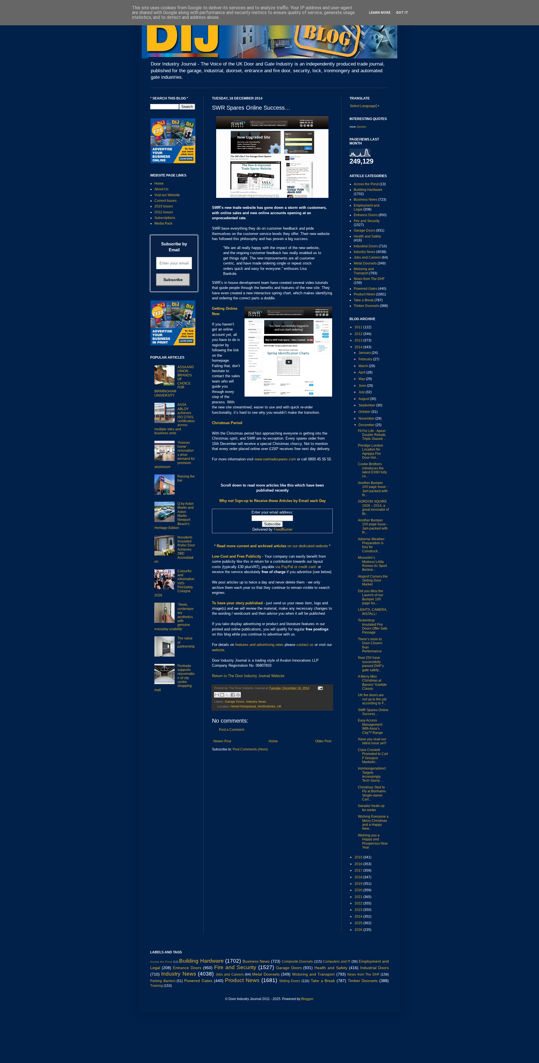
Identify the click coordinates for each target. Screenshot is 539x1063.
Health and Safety (367, 236)
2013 (359, 340)
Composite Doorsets (297, 962)
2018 (359, 877)
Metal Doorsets (365, 263)
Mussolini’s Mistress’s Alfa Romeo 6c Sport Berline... (372, 564)
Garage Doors (235, 701)
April (362, 372)
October (364, 412)
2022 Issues (163, 212)
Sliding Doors (289, 981)
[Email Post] (319, 688)
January (365, 353)
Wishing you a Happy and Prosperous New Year (373, 841)
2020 (359, 890)
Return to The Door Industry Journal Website (248, 676)
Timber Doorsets (366, 306)
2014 (359, 347)
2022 (359, 903)
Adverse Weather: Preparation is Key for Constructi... (371, 545)
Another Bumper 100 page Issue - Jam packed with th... (373, 489)
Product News (364, 294)
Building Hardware (368, 190)
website (218, 650)
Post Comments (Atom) (250, 749)
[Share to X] (227, 695)
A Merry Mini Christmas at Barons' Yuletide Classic (372, 683)
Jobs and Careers (367, 257)
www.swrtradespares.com (275, 459)
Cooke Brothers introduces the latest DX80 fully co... (372, 470)
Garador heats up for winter (371, 808)
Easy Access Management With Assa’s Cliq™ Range (370, 726)
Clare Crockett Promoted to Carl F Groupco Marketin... (373, 756)
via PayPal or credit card (295, 567)
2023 (359, 910)
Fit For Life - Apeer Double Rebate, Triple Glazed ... (372, 435)
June (362, 386)
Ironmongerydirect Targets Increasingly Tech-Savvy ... (372, 774)
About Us (161, 189)
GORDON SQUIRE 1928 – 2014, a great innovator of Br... (373, 507)
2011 (359, 327)
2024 (359, 917)
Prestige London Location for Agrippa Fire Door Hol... (370, 452)
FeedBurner (283, 529)
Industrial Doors (366, 246)
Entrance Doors (366, 215)
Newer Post (222, 741)
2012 (359, 334)
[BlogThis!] (222, 695)
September (367, 405)
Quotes (361, 126)
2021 (359, 897)
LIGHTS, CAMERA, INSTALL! (372, 612)
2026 (359, 930)
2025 (359, 923)
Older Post (323, 741)
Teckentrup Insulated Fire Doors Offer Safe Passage (372, 626)
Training (156, 986)
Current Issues (165, 201)
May (362, 379)
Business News (365, 200)
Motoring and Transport (364, 271)
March (363, 366)
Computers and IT (336, 962)
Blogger (307, 999)
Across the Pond (366, 184)
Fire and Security (367, 221)
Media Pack (163, 223)
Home (273, 741)
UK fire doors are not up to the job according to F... (372, 699)
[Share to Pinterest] (238, 695)
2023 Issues (163, 206)
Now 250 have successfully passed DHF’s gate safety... (371, 664)
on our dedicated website (307, 546)
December (366, 425)
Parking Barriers (162, 981)
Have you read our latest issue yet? (372, 741)
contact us (305, 645)
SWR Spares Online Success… (373, 712)
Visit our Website (167, 195)
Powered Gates (365, 289)
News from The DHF (369, 279)
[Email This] (217, 695)
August (364, 399)
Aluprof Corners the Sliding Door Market (373, 581)
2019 (359, 884)
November (366, 418)
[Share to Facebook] (233, 695)
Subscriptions (164, 218)
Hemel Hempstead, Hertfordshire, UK (255, 706)
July (362, 392)
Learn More (379, 13)
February (365, 359)
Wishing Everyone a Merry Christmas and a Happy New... (373, 823)
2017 (359, 870)
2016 (359, 864)
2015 (359, 857)
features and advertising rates (259, 645)
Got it (402, 13)
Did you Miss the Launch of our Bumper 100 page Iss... (370, 597)
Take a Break (364, 300)
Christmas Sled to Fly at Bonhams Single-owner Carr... (372, 793)
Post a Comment (231, 730)
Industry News (256, 701)
